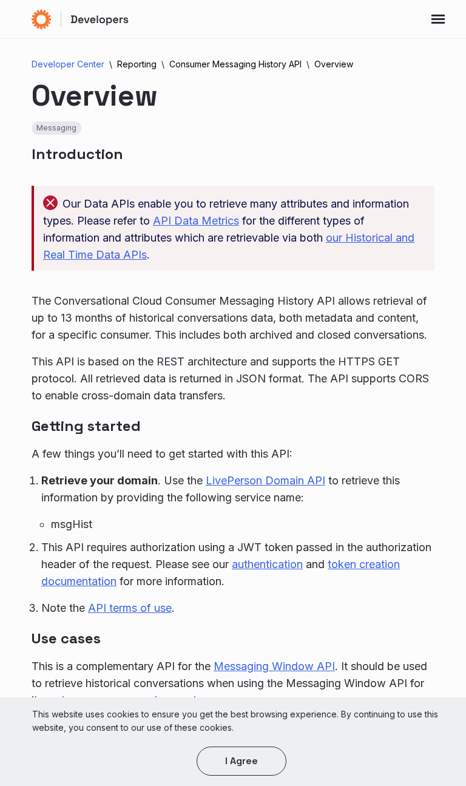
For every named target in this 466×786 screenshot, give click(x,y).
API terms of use (130, 607)
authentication (267, 564)
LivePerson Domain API (265, 480)
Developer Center (68, 64)
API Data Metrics (196, 220)
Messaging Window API (274, 666)
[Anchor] (136, 152)
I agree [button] (241, 760)
